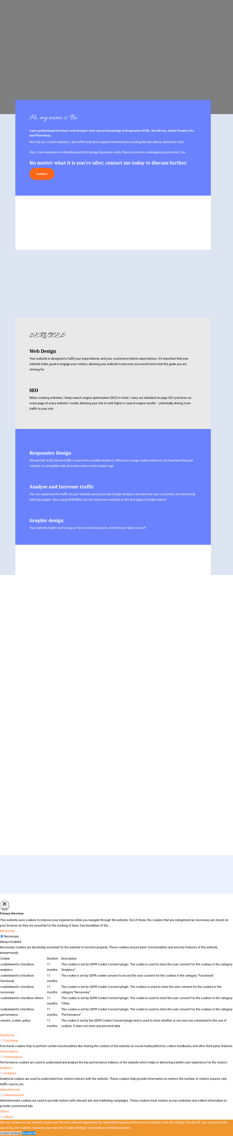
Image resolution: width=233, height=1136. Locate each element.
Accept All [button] (29, 1133)
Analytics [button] (6, 1068)
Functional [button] (7, 1035)
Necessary (11, 936)
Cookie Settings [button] (10, 1133)
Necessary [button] (7, 931)
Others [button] (4, 1111)
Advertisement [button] (10, 1089)
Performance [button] (9, 1051)
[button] (42, 174)
